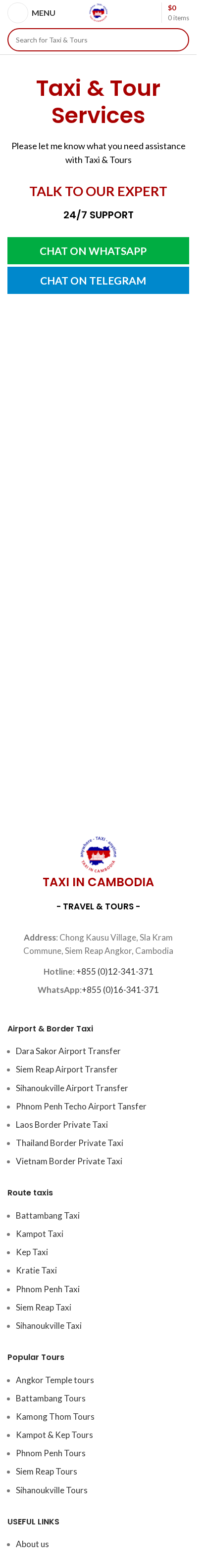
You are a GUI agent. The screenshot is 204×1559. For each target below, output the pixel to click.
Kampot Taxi (39, 1234)
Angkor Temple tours (55, 1380)
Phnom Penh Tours (51, 1453)
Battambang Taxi (48, 1215)
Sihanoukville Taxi (49, 1325)
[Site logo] (98, 11)
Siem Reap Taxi (43, 1307)
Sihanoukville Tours (52, 1490)
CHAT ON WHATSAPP (93, 251)
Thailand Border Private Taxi (69, 1143)
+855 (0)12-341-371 (114, 971)
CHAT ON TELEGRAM (93, 280)
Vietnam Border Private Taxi (69, 1161)
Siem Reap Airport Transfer (67, 1069)
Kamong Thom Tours (55, 1416)
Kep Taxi (32, 1252)
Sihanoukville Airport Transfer (72, 1088)
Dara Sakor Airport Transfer (68, 1051)
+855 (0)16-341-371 (120, 990)
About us (32, 1544)
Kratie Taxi (36, 1270)
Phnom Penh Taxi (48, 1289)
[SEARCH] (177, 39)
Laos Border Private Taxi (62, 1124)
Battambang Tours (51, 1398)
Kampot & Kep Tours (54, 1435)
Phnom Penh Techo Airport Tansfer (81, 1106)
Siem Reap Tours (46, 1471)
